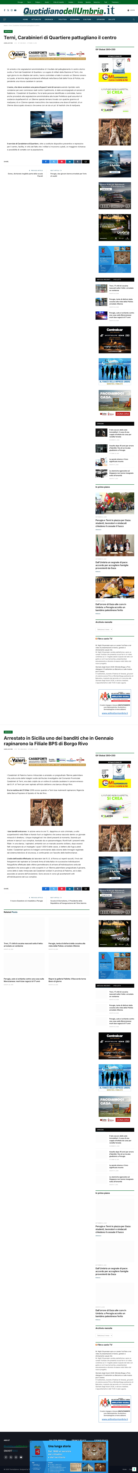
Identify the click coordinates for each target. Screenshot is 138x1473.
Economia (75, 19)
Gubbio (70, 2)
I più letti (117, 279)
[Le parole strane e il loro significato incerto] (101, 462)
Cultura (87, 19)
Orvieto (80, 2)
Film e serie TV (105, 638)
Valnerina (96, 2)
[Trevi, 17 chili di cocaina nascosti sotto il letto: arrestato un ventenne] (101, 288)
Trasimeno (115, 2)
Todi (105, 2)
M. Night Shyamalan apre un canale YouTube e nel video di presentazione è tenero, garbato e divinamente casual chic (113, 647)
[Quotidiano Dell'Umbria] (69, 10)
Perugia (20, 2)
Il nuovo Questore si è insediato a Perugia (26, 901)
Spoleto (88, 2)
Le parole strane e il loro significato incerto (118, 460)
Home (25, 19)
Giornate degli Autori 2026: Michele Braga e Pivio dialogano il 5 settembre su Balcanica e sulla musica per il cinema (114, 669)
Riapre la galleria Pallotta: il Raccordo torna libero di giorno (67, 980)
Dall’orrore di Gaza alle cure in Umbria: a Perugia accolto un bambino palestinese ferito (111, 607)
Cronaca (49, 19)
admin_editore (8, 43)
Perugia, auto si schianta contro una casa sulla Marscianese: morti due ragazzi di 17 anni (121, 315)
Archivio (8, 31)
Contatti (131, 1469)
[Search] (134, 19)
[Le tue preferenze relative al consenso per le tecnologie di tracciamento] (134, 1469)
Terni (29, 2)
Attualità (36, 19)
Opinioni (101, 19)
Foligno (37, 2)
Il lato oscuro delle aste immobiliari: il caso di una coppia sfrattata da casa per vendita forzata (120, 433)
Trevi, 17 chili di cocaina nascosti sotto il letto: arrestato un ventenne (121, 288)
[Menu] (4, 19)
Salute (111, 19)
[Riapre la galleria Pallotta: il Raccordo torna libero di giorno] (69, 964)
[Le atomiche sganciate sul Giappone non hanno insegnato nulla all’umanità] (101, 473)
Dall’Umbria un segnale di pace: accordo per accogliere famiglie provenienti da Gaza (112, 565)
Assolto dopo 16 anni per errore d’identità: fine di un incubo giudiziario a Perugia (121, 448)
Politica (63, 19)
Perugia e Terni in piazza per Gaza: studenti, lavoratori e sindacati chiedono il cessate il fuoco (113, 523)
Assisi (47, 2)
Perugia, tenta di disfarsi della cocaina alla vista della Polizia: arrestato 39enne (121, 301)
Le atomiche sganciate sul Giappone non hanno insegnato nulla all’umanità (121, 473)
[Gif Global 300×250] (115, 68)
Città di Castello (58, 2)
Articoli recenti (103, 279)
